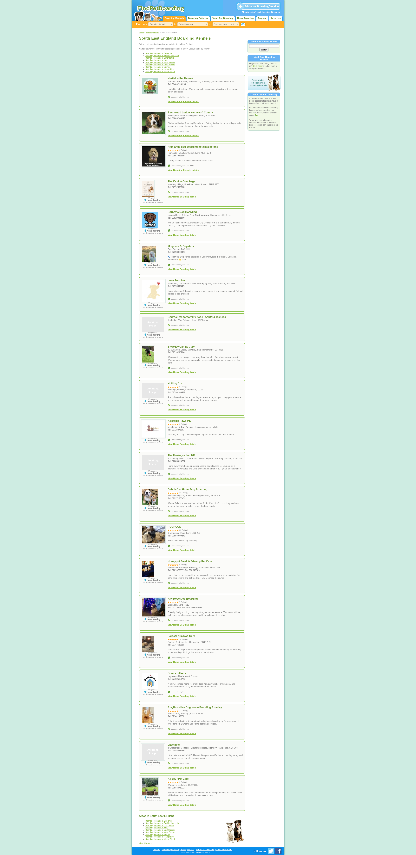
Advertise (276, 18)
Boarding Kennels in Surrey (157, 67)
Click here (257, 66)
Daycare (262, 18)
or (210, 24)
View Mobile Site (224, 849)
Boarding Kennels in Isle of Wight (160, 71)
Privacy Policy (187, 849)
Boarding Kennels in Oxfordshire (159, 58)
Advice (175, 849)
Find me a (141, 24)
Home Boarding (245, 18)
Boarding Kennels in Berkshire (158, 53)
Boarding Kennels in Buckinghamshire (162, 56)
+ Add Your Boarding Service (264, 58)
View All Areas (145, 843)
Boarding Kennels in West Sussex (160, 65)
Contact (156, 849)
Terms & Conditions (205, 849)
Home (141, 32)
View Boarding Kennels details (183, 101)
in (175, 24)
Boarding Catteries (198, 18)
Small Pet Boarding (222, 18)
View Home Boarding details (182, 197)
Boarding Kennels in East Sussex (160, 62)
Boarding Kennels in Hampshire (159, 69)
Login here (262, 12)
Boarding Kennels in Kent (156, 60)
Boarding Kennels (174, 18)
